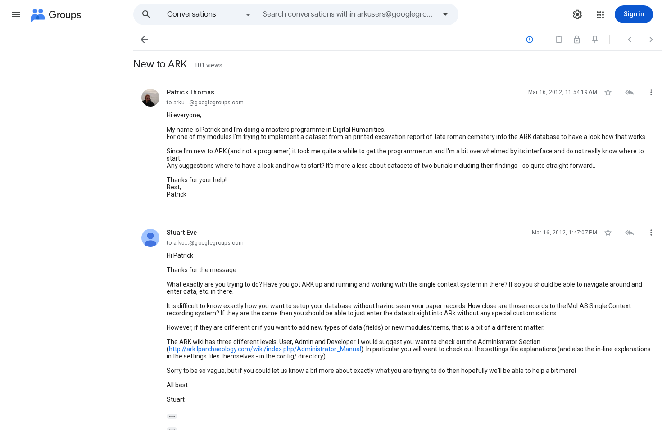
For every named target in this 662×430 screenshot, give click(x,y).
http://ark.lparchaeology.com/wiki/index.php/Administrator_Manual (265, 349)
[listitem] (397, 148)
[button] (16, 14)
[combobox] (349, 14)
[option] (209, 14)
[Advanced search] (445, 14)
